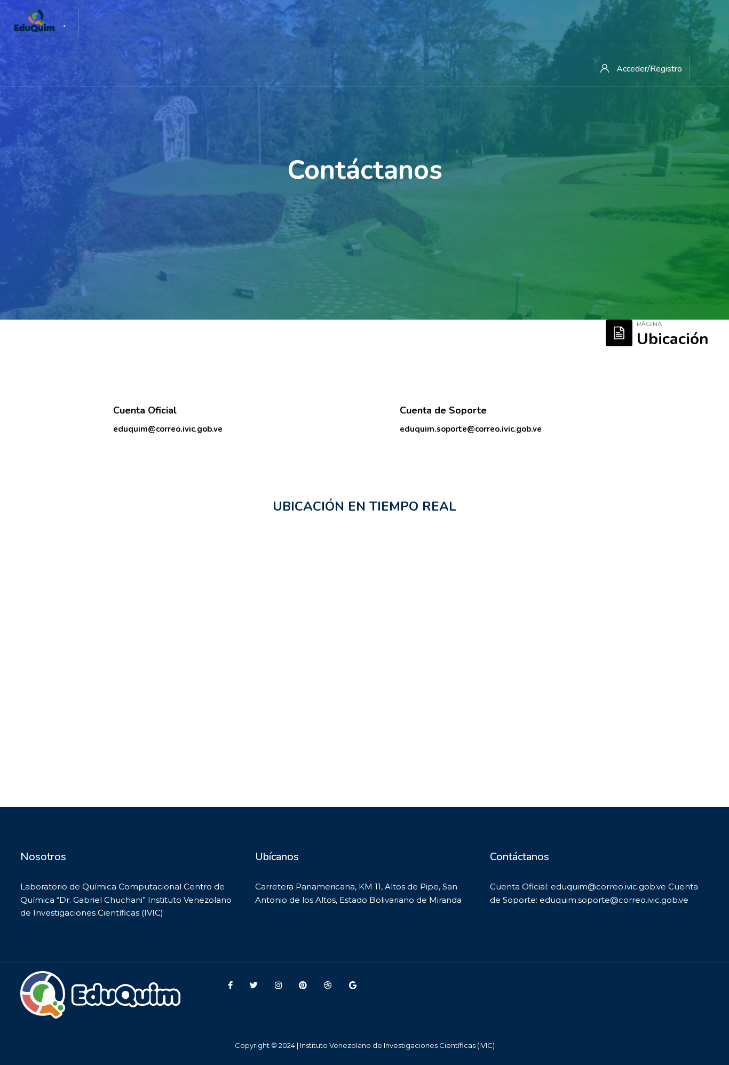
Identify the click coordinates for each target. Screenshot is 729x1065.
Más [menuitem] (206, 22)
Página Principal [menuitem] (138, 22)
